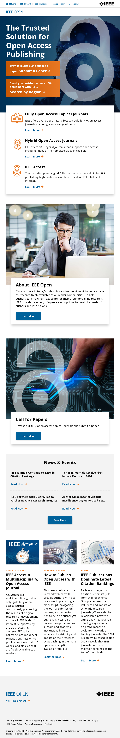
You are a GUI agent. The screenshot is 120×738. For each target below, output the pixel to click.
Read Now (17, 484)
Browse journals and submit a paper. (29, 68)
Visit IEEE (16, 700)
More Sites (74, 3)
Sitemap (18, 720)
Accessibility (48, 720)
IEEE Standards (41, 3)
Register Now (52, 657)
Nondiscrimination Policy (66, 720)
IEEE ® (25, 3)
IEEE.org (12, 3)
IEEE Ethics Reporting (87, 720)
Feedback (49, 724)
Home (9, 720)
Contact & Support (32, 720)
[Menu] (110, 12)
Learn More (32, 130)
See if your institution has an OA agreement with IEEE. (31, 87)
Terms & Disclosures (33, 724)
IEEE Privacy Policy (14, 724)
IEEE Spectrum (58, 3)
